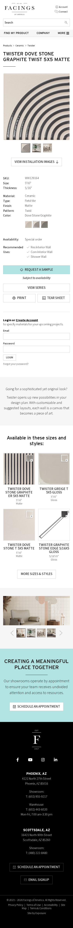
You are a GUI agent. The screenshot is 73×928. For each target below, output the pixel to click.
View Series (37, 287)
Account (63, 7)
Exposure (40, 913)
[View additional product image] (36, 147)
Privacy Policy (15, 905)
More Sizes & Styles (36, 574)
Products (7, 45)
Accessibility (51, 905)
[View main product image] (25, 147)
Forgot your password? (16, 364)
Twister (31, 45)
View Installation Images (35, 162)
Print (21, 298)
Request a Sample (39, 269)
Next (61, 632)
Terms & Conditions (40, 908)
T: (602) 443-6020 (36, 809)
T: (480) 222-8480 (36, 853)
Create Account (27, 320)
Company (43, 33)
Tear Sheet (56, 298)
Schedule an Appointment (38, 706)
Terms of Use (33, 905)
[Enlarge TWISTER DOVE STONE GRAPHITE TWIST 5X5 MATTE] (36, 106)
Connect (63, 11)
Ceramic (19, 45)
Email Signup (38, 880)
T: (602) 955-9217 (36, 796)
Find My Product (16, 33)
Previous (12, 632)
